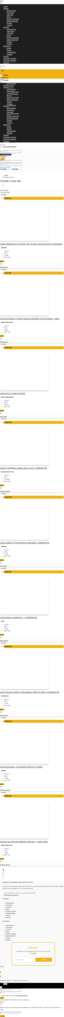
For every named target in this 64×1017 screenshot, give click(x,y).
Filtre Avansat (6, 154)
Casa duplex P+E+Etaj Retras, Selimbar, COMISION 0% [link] (24, 542)
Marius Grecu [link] (4, 641)
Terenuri (9, 25)
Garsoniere (10, 13)
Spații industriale (12, 21)
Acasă (5, 6)
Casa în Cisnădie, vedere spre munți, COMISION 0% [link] (23, 468)
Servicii (9, 50)
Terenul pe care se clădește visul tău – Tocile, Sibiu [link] (24, 841)
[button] (3, 185)
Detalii (2, 261)
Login (1, 998)
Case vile (10, 15)
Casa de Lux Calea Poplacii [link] (12, 393)
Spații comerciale (13, 19)
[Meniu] (1, 75)
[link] (24, 240)
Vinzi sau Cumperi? (9, 61)
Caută (2, 159)
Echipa (9, 48)
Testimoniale (11, 52)
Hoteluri (9, 23)
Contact (6, 63)
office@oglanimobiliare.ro (11, 895)
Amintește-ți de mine (8, 996)
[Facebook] (0, 972)
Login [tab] (5, 984)
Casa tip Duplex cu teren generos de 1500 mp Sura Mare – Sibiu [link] (30, 318)
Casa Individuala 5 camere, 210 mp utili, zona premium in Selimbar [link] (31, 244)
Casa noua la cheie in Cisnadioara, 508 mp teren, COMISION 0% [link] (29, 692)
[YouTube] (0, 976)
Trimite (2, 1016)
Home (6, 175)
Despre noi (7, 46)
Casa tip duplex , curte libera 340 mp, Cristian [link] (21, 767)
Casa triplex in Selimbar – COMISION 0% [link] (18, 617)
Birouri (9, 17)
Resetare (3, 157)
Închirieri (6, 27)
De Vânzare (3, 194)
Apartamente (11, 11)
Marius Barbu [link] (4, 267)
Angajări (9, 54)
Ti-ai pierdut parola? (21, 996)
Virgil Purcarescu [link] (5, 491)
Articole (6, 56)
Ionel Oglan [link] (3, 416)
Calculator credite (9, 59)
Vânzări (5, 9)
